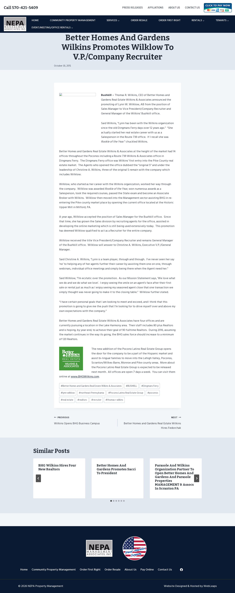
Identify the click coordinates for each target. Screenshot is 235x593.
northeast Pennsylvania (91, 393)
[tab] (111, 501)
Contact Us (192, 7)
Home (35, 20)
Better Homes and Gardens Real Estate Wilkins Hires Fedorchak (152, 423)
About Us (174, 7)
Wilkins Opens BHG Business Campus (77, 421)
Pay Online (147, 569)
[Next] (196, 478)
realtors (82, 400)
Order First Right (169, 20)
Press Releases (132, 7)
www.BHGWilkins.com (85, 376)
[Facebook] (181, 570)
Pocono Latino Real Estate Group (125, 393)
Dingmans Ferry (149, 386)
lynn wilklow (68, 393)
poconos (152, 393)
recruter (96, 400)
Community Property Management (72, 20)
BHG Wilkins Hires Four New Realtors (57, 467)
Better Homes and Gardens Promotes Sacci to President (116, 469)
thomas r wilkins (114, 400)
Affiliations (155, 7)
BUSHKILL (131, 386)
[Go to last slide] (38, 478)
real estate (67, 400)
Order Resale (139, 20)
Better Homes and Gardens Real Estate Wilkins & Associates (91, 386)
